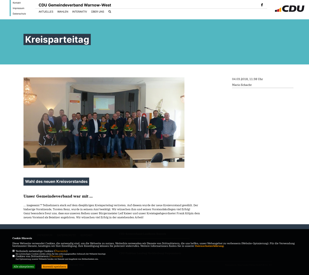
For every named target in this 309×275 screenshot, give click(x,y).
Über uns (97, 11)
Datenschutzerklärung (209, 245)
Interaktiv (79, 11)
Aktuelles (46, 11)
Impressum (18, 8)
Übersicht (61, 251)
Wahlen (62, 11)
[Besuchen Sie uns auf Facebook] (262, 5)
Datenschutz (19, 13)
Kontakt (17, 2)
